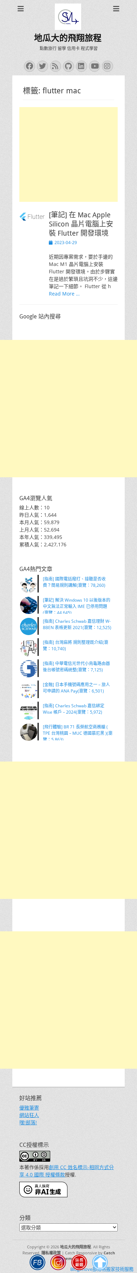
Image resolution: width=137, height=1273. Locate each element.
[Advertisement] (68, 154)
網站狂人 (29, 1115)
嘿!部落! (28, 1122)
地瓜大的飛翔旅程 (68, 38)
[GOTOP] (100, 1263)
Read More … (64, 293)
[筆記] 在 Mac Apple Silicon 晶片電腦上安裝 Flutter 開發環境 (81, 224)
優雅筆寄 (29, 1107)
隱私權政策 (51, 1252)
